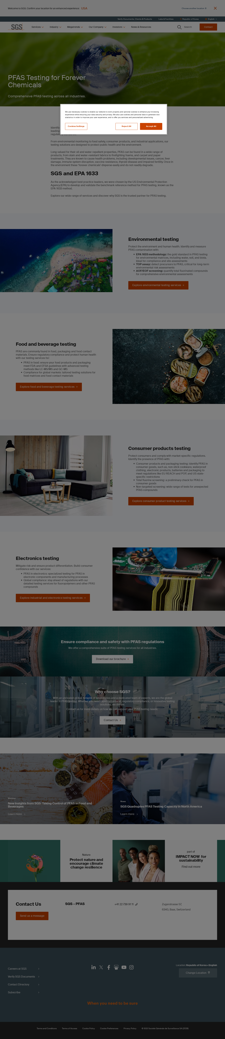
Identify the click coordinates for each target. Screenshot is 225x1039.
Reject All (126, 126)
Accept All (151, 126)
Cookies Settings (76, 126)
